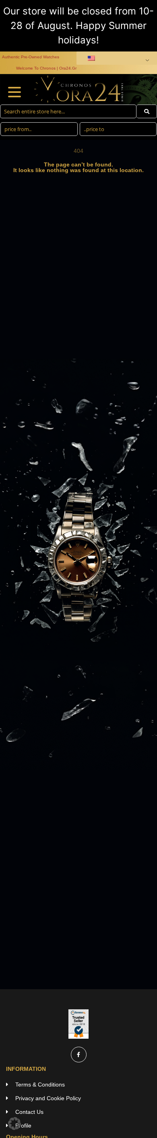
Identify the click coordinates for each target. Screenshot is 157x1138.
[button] (14, 1123)
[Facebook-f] (79, 1054)
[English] (115, 58)
